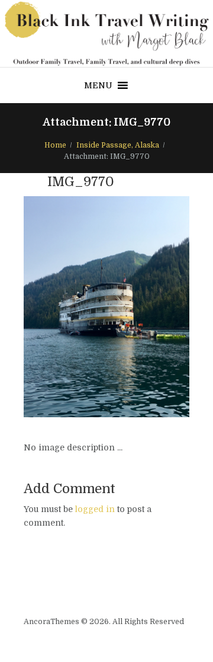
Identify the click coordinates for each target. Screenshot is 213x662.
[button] (98, 85)
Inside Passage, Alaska (117, 145)
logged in (95, 509)
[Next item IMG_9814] (147, 306)
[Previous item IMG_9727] (65, 306)
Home (55, 145)
